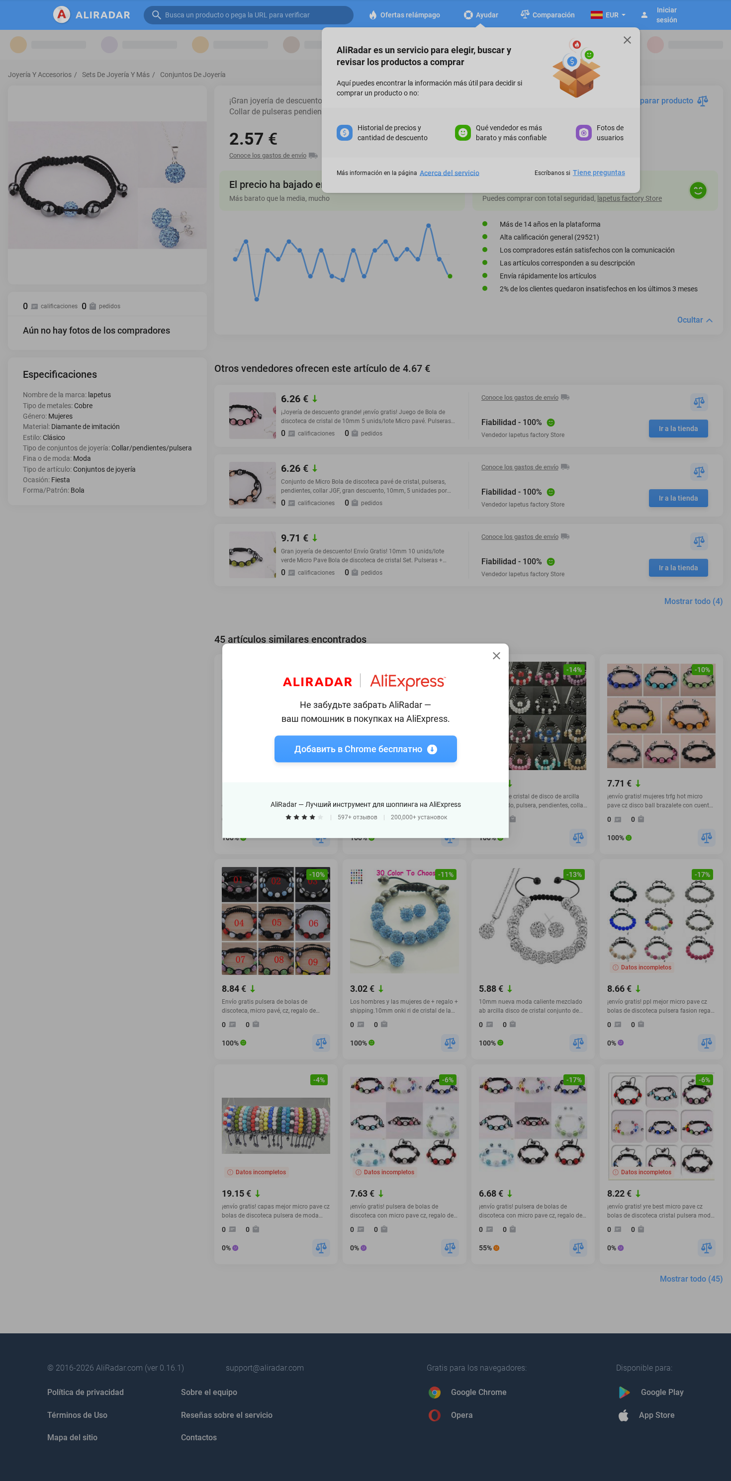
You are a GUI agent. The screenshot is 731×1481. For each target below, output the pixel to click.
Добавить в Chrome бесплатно (358, 748)
